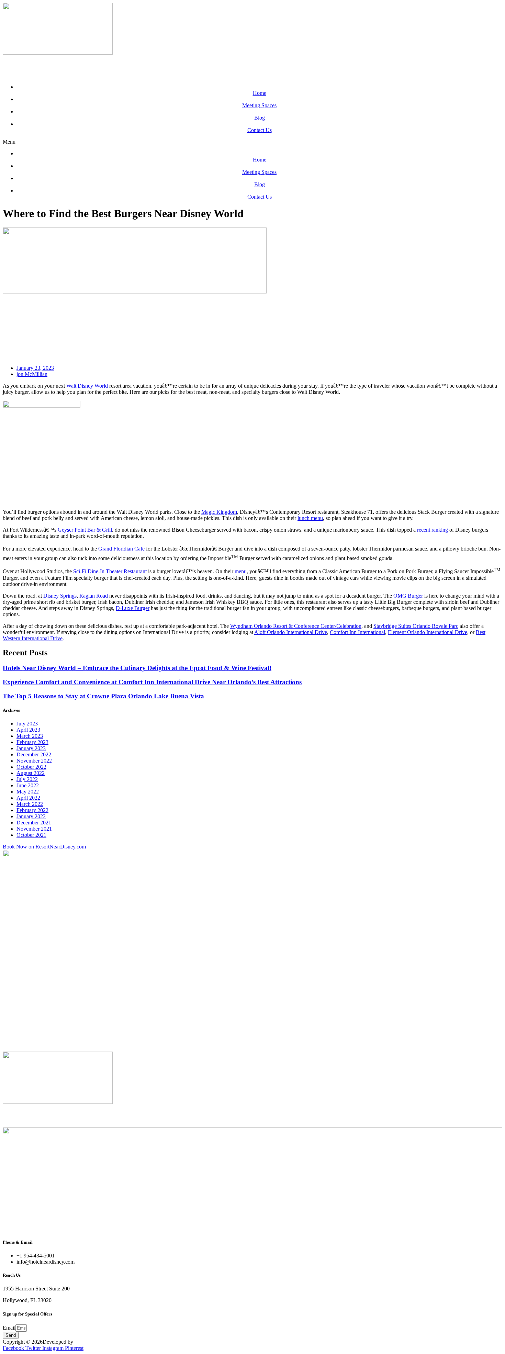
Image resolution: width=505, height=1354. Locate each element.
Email (9, 1328)
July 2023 (27, 723)
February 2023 (32, 742)
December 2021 (33, 822)
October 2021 (31, 835)
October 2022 (31, 767)
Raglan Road (93, 596)
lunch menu (310, 518)
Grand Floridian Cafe (121, 549)
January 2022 (31, 816)
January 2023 (31, 748)
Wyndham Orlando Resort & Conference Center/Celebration (295, 626)
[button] (252, 142)
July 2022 (27, 779)
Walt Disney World (87, 386)
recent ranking (432, 530)
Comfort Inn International (357, 632)
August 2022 (30, 773)
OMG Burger (408, 596)
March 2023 (29, 736)
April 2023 (28, 730)
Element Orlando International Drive (427, 632)
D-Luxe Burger (132, 608)
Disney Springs (60, 596)
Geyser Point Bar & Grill (85, 530)
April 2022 (28, 798)
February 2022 (32, 810)
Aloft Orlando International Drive (290, 632)
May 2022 (27, 792)
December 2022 (33, 754)
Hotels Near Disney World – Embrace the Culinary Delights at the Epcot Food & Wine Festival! (137, 668)
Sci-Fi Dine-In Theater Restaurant (110, 572)
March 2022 (29, 804)
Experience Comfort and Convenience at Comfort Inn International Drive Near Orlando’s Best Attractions (152, 682)
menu (241, 572)
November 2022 (34, 761)
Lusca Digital (89, 1342)
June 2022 (27, 785)
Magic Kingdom (219, 512)
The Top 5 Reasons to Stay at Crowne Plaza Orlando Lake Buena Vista (103, 696)
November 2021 (34, 829)
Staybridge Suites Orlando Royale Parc (415, 626)
